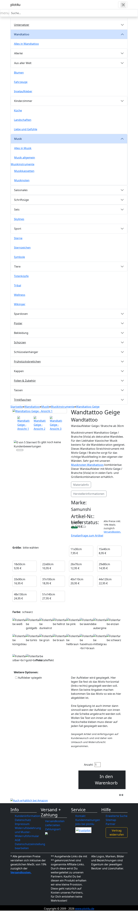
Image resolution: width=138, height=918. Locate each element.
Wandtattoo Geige (87, 406)
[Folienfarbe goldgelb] (33, 624)
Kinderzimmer (23, 101)
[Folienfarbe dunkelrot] (46, 624)
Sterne (18, 238)
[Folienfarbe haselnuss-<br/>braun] (87, 642)
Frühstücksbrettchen (27, 361)
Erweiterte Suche (116, 816)
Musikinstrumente (22, 164)
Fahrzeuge (20, 82)
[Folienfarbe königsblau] (19, 640)
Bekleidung (21, 333)
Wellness (19, 295)
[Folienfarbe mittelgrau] (100, 640)
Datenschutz (23, 820)
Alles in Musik (22, 148)
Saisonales (21, 190)
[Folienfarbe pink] (73, 622)
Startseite (16, 406)
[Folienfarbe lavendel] (87, 622)
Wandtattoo (21, 34)
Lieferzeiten (52, 825)
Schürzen (20, 342)
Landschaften (22, 120)
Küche (18, 110)
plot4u (15, 4)
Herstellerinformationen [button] (88, 494)
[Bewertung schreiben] (19, 450)
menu (4, 13)
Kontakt (80, 816)
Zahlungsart (53, 829)
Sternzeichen (22, 247)
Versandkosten (54, 821)
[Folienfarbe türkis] (33, 638)
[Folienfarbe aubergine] (100, 624)
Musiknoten (21, 180)
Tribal (17, 285)
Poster (18, 323)
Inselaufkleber (23, 91)
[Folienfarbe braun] (60, 638)
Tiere (17, 266)
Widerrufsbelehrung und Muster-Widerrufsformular (28, 832)
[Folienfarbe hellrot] (60, 622)
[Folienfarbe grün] (46, 638)
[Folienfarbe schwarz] (114, 638)
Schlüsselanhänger (26, 352)
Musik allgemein (24, 157)
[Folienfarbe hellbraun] (73, 640)
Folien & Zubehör (25, 380)
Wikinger (19, 304)
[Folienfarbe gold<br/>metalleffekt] (40, 658)
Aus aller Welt (22, 63)
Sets (17, 209)
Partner (110, 824)
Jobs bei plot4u (84, 824)
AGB (17, 840)
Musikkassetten (24, 171)
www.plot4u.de (84, 908)
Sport (17, 228)
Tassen (18, 390)
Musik (18, 139)
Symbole (19, 257)
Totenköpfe (21, 276)
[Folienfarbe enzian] (114, 622)
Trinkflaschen (22, 400)
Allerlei (18, 53)
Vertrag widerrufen (117, 832)
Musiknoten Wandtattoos (87, 465)
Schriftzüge (21, 200)
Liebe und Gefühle (25, 129)
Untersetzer (21, 25)
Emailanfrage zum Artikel (87, 535)
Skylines (19, 219)
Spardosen (21, 314)
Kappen (19, 371)
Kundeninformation (27, 816)
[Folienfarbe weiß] (19, 622)
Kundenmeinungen (87, 820)
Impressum (22, 824)
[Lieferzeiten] (82, 527)
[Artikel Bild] (23, 423)
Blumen (19, 72)
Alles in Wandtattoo (26, 44)
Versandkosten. (112, 531)
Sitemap (111, 820)
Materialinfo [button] (81, 485)
